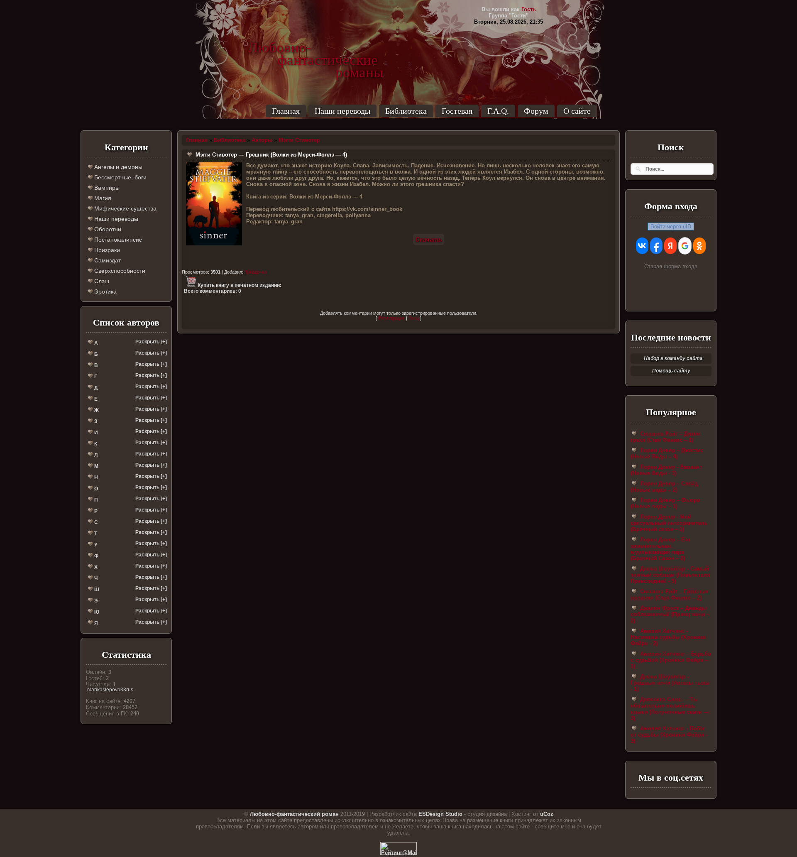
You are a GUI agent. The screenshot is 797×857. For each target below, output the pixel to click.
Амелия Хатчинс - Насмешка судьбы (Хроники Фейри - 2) (668, 637)
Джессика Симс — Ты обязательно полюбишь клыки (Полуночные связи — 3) (670, 708)
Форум (536, 110)
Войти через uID (670, 226)
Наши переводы (342, 110)
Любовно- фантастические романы (316, 48)
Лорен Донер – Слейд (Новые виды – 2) (664, 486)
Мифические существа (124, 208)
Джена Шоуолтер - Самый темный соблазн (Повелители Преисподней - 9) (670, 575)
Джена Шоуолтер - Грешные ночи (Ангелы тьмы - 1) (670, 682)
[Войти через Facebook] (656, 246)
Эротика (105, 291)
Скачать (428, 239)
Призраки (106, 250)
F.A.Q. (498, 110)
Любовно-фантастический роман (294, 814)
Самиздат (107, 260)
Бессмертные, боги (120, 177)
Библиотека (406, 110)
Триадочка (255, 271)
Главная (286, 110)
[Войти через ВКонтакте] (642, 246)
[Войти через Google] (685, 246)
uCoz (546, 814)
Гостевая (457, 110)
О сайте (577, 110)
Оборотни (107, 229)
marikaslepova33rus (110, 690)
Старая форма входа (670, 266)
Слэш (101, 281)
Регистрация (391, 318)
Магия (102, 198)
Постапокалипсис (117, 239)
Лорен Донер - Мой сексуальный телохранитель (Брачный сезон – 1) (669, 523)
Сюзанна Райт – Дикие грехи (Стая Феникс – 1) (665, 437)
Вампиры (106, 187)
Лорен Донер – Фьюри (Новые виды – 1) (665, 503)
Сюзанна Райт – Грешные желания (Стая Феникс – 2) (669, 594)
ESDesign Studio (440, 814)
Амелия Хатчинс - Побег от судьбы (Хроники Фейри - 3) (669, 734)
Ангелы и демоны (117, 167)
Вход (413, 318)
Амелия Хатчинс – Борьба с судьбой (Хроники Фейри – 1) (671, 660)
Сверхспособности (119, 270)
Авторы (262, 140)
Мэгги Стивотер (299, 140)
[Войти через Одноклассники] (699, 246)
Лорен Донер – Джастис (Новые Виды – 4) (667, 453)
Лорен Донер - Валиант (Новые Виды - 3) (666, 470)
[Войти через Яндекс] (670, 246)
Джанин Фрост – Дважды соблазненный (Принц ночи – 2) (670, 614)
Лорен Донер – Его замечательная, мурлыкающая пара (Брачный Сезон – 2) (660, 548)
